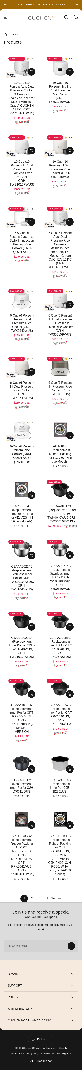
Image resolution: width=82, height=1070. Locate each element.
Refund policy (17, 1053)
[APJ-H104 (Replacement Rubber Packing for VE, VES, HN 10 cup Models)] (22, 489)
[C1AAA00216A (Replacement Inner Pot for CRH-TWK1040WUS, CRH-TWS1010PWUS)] (22, 621)
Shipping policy (64, 1053)
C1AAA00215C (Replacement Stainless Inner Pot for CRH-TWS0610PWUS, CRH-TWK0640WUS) (60, 577)
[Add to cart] (31, 72)
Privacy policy (32, 1053)
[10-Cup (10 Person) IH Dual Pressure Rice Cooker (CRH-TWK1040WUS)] (60, 145)
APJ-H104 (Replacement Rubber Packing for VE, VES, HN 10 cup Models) (21, 514)
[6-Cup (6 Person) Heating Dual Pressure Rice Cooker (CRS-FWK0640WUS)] (22, 298)
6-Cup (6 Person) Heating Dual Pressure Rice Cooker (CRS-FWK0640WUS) (22, 323)
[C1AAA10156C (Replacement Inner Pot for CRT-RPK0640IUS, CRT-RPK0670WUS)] (60, 621)
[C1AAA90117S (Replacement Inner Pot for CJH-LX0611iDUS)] (22, 763)
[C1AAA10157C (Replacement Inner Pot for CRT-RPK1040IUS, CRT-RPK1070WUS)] (60, 688)
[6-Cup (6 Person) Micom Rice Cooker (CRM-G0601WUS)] (22, 429)
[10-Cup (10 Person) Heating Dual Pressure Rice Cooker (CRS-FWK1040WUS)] (60, 66)
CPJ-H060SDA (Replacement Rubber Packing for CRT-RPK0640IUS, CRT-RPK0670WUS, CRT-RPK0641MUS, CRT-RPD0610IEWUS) (22, 855)
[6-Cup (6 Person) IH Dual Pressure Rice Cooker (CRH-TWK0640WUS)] (22, 366)
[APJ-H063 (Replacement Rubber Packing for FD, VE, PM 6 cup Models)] (60, 429)
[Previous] (5, 4)
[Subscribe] (71, 946)
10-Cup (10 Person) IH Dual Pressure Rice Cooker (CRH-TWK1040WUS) (60, 169)
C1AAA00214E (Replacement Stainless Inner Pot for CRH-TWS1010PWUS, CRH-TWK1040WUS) (22, 578)
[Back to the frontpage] (5, 34)
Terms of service (47, 1053)
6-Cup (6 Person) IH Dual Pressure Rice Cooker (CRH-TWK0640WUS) (22, 390)
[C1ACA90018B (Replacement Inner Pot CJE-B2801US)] (60, 763)
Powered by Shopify (56, 1048)
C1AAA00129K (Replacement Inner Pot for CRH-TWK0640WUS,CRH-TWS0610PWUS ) (62, 514)
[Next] (76, 4)
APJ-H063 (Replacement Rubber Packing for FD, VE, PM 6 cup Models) (60, 454)
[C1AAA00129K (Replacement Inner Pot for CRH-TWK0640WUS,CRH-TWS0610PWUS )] (60, 489)
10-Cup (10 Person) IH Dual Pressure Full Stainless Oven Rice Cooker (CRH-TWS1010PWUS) (22, 173)
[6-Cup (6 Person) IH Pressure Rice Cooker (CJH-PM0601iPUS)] (60, 366)
